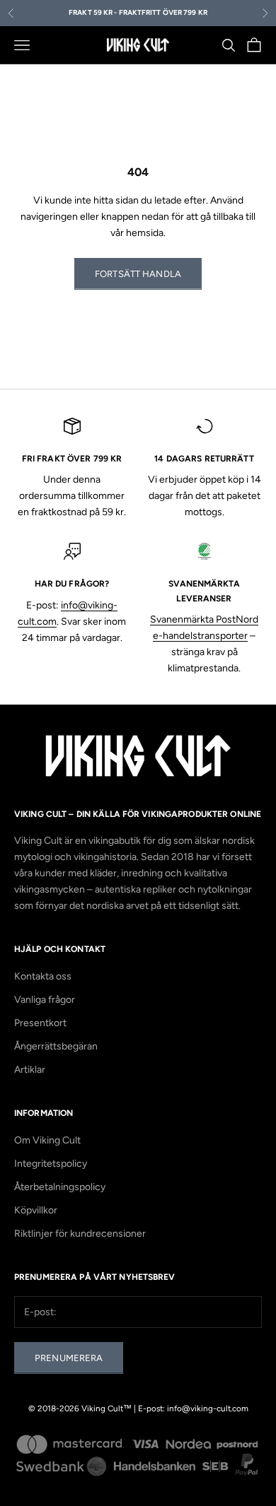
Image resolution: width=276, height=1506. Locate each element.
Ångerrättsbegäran (56, 1046)
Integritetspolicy (50, 1164)
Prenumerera (69, 1358)
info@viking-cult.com (207, 1408)
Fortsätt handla (138, 274)
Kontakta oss (42, 976)
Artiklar (29, 1070)
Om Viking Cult (47, 1140)
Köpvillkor (35, 1210)
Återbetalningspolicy (59, 1187)
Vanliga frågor (44, 1000)
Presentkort (40, 1023)
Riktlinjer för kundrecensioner (80, 1234)
